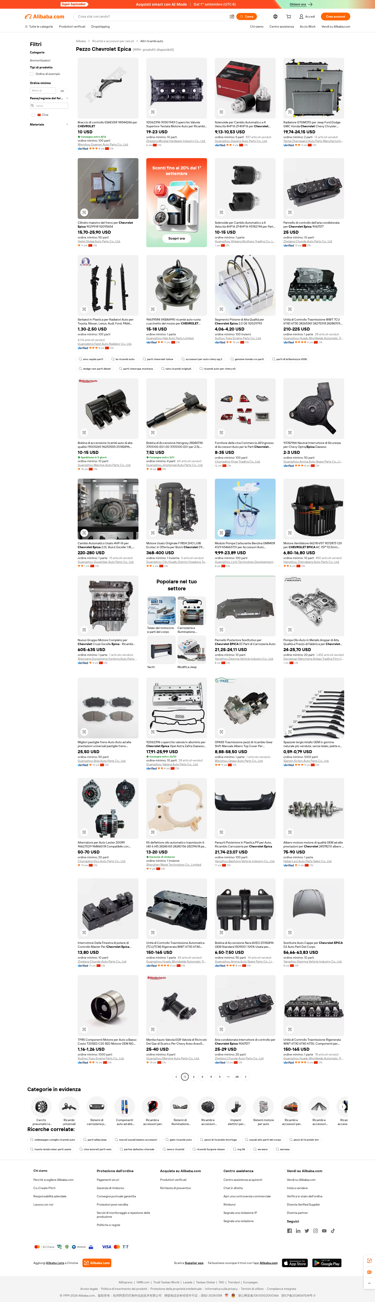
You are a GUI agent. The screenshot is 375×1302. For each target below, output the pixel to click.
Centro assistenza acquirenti (243, 1179)
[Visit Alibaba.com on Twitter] (306, 1230)
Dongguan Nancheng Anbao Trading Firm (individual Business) (313, 658)
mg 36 (241, 1149)
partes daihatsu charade (139, 1149)
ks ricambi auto (125, 359)
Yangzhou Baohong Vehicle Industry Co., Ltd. (245, 861)
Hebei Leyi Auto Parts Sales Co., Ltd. (307, 861)
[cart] (289, 17)
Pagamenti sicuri (108, 1179)
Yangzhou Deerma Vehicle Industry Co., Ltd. (244, 658)
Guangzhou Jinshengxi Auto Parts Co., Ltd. (174, 465)
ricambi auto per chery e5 (219, 368)
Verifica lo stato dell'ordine (304, 1196)
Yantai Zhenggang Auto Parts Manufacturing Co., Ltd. (313, 141)
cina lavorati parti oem (98, 1149)
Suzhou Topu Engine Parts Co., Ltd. (238, 338)
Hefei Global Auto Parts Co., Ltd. (99, 241)
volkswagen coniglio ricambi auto (55, 1139)
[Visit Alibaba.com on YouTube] (324, 1230)
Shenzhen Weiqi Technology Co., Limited (173, 864)
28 (236, 1076)
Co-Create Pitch (44, 1188)
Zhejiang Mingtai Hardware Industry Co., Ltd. (176, 141)
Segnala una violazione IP (240, 1212)
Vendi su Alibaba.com (301, 1179)
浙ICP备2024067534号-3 (298, 1295)
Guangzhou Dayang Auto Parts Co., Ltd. (241, 141)
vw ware (263, 1149)
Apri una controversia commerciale (247, 1196)
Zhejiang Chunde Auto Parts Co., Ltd (307, 241)
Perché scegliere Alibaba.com (53, 1179)
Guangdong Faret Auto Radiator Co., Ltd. (105, 344)
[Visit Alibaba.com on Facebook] (289, 1230)
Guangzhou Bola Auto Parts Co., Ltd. (102, 761)
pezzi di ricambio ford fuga (220, 1139)
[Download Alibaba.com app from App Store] (295, 1263)
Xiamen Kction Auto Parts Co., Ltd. (306, 761)
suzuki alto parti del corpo (265, 1139)
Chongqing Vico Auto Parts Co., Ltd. (102, 861)
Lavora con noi (43, 1204)
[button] (232, 16)
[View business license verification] (227, 1295)
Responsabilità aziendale (49, 1196)
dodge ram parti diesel (97, 368)
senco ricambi (175, 1149)
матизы (285, 1149)
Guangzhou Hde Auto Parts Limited (170, 338)
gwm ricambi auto (181, 1139)
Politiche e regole (108, 1225)
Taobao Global (205, 1282)
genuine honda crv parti (249, 359)
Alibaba (81, 41)
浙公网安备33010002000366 (258, 1295)
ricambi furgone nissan (211, 1149)
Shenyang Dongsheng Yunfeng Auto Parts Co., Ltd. (108, 658)
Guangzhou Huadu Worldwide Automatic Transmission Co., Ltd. (313, 338)
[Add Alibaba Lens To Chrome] (96, 1263)
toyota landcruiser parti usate (53, 1149)
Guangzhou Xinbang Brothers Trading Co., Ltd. (245, 241)
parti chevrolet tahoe (160, 359)
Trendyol (234, 1282)
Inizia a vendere (297, 1188)
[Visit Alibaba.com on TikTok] (333, 1230)
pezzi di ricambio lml (306, 1139)
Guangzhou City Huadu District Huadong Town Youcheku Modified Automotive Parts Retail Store (176, 562)
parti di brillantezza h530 (291, 359)
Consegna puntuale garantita (116, 1196)
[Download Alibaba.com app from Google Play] (327, 1263)
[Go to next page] (246, 1077)
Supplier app (194, 1263)
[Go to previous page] (176, 1077)
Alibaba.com (269, 1263)
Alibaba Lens (55, 1263)
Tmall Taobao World (166, 1282)
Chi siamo (40, 1170)
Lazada (187, 1282)
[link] (369, 1260)
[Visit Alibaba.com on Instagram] (315, 1230)
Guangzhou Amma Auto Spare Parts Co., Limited (313, 461)
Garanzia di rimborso (110, 1188)
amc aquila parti (93, 359)
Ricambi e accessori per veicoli (113, 41)
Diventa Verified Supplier (303, 1204)
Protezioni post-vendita (112, 1204)
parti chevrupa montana (138, 368)
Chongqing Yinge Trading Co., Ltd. (237, 461)
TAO (221, 1282)
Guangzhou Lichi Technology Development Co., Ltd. (245, 562)
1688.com (143, 1282)
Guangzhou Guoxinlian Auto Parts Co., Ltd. (106, 562)
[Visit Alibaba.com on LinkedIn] (298, 1230)
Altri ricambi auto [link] (151, 41)
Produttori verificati (173, 1179)
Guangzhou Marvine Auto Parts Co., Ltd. (104, 465)
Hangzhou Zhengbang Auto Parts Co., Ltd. (311, 562)
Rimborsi (229, 1204)
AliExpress (126, 1282)
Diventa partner (297, 1212)
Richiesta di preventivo (175, 1188)
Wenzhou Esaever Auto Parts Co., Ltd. (103, 144)
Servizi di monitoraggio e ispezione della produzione (123, 1214)
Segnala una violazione (239, 1221)
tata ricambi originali (178, 368)
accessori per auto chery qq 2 (204, 359)
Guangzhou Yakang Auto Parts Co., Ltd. (172, 764)
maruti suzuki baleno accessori (138, 1139)
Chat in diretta (233, 1188)
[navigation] (49, 559)
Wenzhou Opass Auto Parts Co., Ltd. (239, 761)
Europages (250, 1282)
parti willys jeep (97, 1139)
